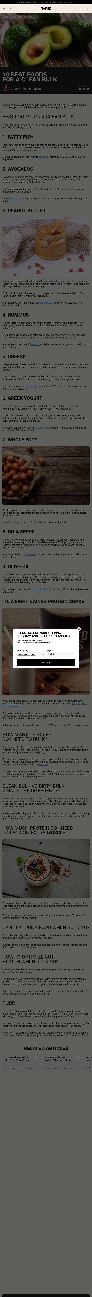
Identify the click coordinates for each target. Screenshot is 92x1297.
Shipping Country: (22, 651)
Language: (50, 651)
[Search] (10, 8)
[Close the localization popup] (79, 629)
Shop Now (46, 662)
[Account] (82, 8)
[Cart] (87, 8)
